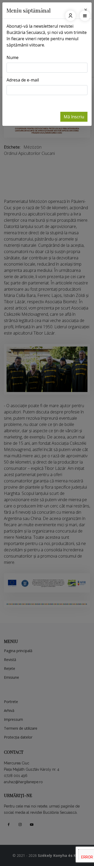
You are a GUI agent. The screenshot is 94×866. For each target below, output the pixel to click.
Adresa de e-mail (23, 80)
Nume (13, 57)
